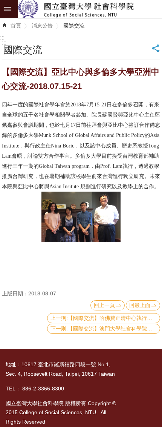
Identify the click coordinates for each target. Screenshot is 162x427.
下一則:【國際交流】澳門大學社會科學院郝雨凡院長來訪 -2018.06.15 (105, 329)
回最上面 (139, 305)
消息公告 (42, 26)
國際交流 (73, 26)
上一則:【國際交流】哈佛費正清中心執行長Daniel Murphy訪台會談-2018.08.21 (105, 318)
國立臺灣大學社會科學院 (90, 9)
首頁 (16, 26)
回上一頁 (104, 305)
